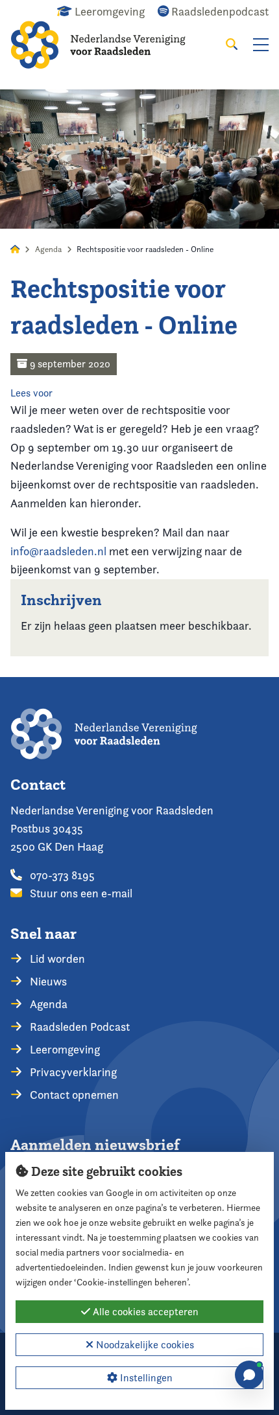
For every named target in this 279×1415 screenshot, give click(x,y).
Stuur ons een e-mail (79, 893)
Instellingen (145, 1378)
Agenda (48, 249)
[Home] (107, 45)
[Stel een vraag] (249, 1375)
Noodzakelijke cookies (143, 1345)
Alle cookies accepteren (144, 1312)
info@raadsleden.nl (58, 551)
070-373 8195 (61, 875)
